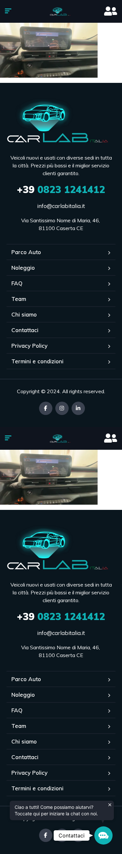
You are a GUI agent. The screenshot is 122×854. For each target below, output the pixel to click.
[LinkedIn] (78, 408)
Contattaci (24, 330)
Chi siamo (24, 314)
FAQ (16, 283)
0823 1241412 (61, 189)
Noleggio (23, 267)
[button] (103, 835)
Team (18, 298)
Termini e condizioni (37, 361)
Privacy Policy (29, 345)
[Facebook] (45, 408)
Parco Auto (26, 252)
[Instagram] (62, 408)
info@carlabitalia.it (61, 205)
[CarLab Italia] (61, 11)
